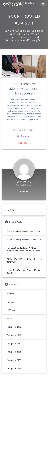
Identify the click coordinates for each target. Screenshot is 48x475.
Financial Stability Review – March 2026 (23, 231)
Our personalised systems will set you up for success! (24, 88)
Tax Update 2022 (14, 360)
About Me (24, 191)
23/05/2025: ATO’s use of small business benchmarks (24, 260)
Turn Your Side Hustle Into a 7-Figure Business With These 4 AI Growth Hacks (23, 249)
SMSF (9, 319)
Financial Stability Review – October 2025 (24, 240)
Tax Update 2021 (14, 352)
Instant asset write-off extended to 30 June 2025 (23, 271)
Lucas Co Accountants (18, 4)
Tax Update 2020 (14, 343)
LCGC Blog (11, 310)
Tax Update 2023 (14, 368)
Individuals (11, 302)
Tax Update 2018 (14, 327)
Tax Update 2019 (14, 335)
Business (25, 136)
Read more (24, 143)
